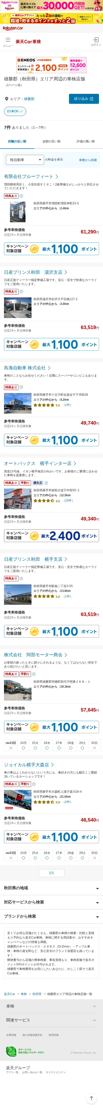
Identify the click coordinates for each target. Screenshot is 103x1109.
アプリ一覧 (12, 1072)
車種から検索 (88, 160)
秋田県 (37, 994)
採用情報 (54, 1035)
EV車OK (12, 111)
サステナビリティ (56, 1072)
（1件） (67, 405)
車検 (24, 994)
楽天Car (9, 994)
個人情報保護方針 (32, 1035)
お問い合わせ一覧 (32, 1072)
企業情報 (11, 1035)
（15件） (68, 500)
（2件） (67, 802)
